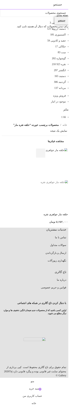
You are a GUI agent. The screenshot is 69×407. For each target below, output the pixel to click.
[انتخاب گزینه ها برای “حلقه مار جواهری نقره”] (40, 153)
